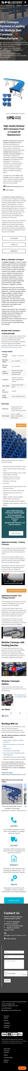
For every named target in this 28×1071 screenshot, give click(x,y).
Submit (7, 980)
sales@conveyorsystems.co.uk (15, 186)
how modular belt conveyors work (11, 347)
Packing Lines (7, 748)
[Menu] (25, 2)
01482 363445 (9, 190)
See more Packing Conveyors (16, 590)
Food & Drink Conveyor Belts (11, 751)
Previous (3, 700)
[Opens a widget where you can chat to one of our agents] (22, 1068)
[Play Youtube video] (14, 669)
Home (7, 113)
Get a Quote (20, 425)
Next (25, 700)
